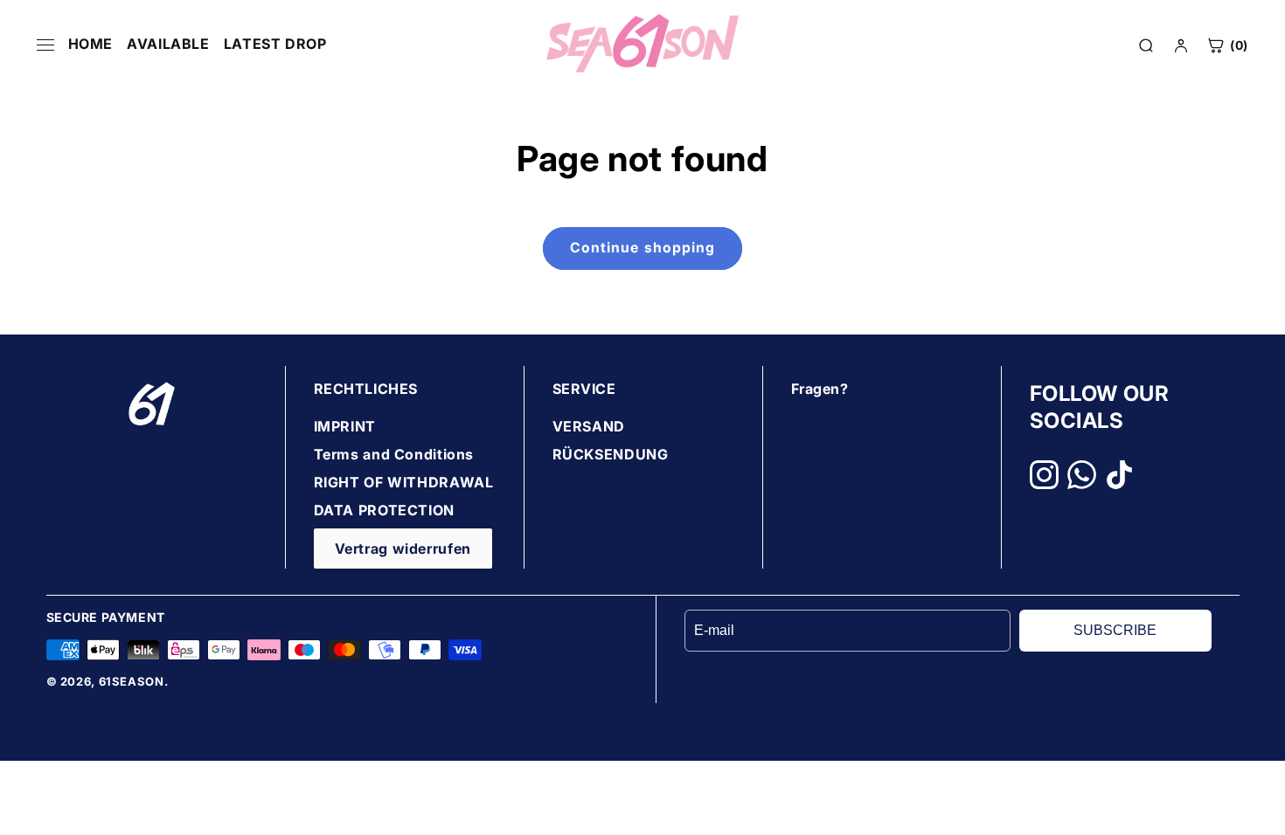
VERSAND (588, 426)
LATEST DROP (275, 43)
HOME (91, 43)
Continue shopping (642, 247)
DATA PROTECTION (384, 510)
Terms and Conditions (394, 454)
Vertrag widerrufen (403, 548)
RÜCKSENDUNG (610, 454)
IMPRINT (345, 426)
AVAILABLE (168, 43)
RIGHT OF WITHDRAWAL (404, 482)
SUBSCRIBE (1114, 630)
